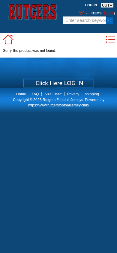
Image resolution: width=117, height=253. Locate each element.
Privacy (73, 94)
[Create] (57, 81)
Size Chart (53, 94)
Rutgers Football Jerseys (63, 100)
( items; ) (100, 13)
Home (21, 94)
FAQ (35, 94)
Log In (91, 5)
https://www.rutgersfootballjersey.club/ (58, 105)
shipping (92, 94)
